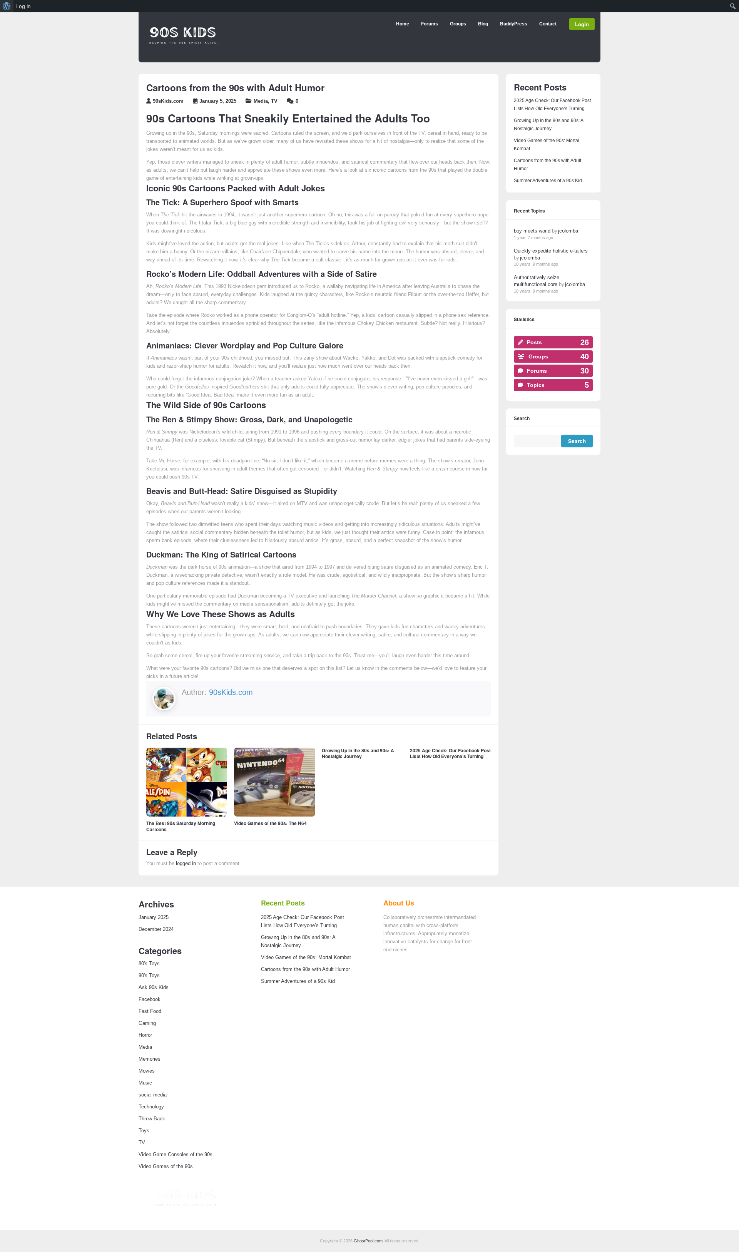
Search (522, 418)
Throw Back (152, 1118)
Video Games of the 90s (166, 1166)
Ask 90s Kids (154, 987)
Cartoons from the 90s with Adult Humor (305, 969)
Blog (483, 24)
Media (261, 101)
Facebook (150, 999)
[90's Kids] (182, 55)
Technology (151, 1107)
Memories (150, 1059)
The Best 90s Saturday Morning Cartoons (180, 826)
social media (153, 1095)
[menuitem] (6, 6)
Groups (458, 24)
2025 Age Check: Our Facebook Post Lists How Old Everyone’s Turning (450, 753)
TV (274, 101)
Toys (144, 1130)
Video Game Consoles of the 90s (175, 1154)
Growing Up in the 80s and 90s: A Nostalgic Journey (358, 753)
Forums (429, 24)
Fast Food (150, 1011)
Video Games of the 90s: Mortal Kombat (306, 957)
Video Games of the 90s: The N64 (270, 823)
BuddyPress (513, 24)
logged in (186, 863)
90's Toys (149, 975)
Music (145, 1083)
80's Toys (149, 963)
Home (402, 24)
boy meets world (532, 231)
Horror (145, 1035)
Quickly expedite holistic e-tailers (551, 251)
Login (582, 24)
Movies (147, 1071)
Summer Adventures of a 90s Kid (548, 180)
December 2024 (156, 929)
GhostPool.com (368, 1241)
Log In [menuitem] (23, 6)
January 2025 (154, 917)
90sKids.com (168, 101)
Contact (548, 24)
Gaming (147, 1023)
